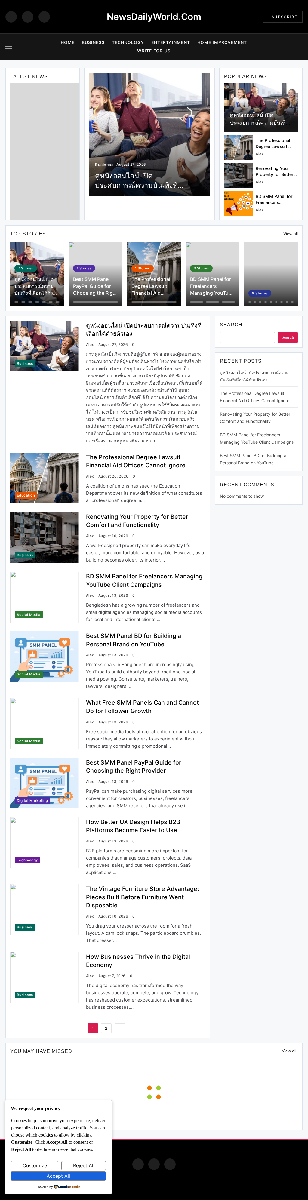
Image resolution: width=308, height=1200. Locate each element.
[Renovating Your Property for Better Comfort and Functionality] (238, 175)
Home (68, 42)
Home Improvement (222, 42)
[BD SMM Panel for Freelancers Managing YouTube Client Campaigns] (238, 203)
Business (93, 42)
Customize (35, 1165)
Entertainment (170, 42)
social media (29, 615)
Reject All (83, 1165)
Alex (260, 154)
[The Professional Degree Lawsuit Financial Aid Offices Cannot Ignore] (238, 147)
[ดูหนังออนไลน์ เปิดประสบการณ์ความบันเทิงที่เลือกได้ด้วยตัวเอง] (149, 134)
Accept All (58, 1176)
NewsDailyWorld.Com (154, 16)
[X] (44, 17)
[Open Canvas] (8, 47)
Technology (128, 42)
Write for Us (154, 50)
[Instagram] (27, 17)
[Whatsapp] (170, 1164)
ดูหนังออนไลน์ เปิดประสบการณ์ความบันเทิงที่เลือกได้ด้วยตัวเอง (261, 122)
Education (26, 495)
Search (231, 324)
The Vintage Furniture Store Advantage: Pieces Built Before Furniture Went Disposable (142, 897)
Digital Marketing (32, 800)
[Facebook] (11, 17)
